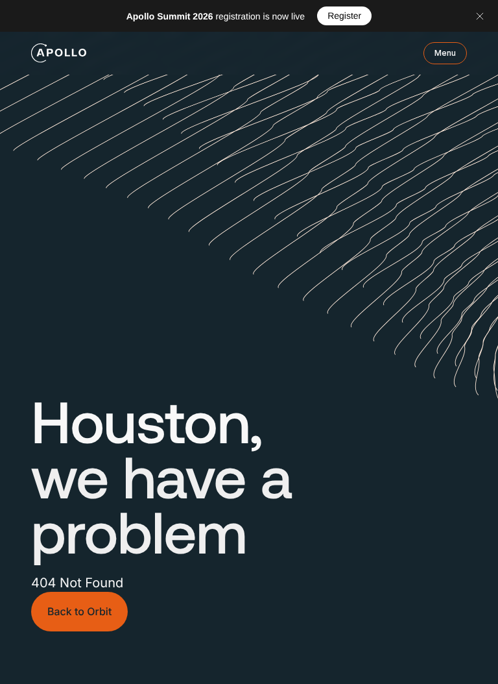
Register (344, 15)
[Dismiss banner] (479, 16)
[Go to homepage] (58, 53)
